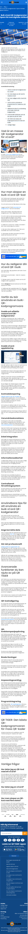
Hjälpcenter (3, 908)
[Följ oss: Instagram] (14, 840)
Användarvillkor (23, 915)
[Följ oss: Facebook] (18, 840)
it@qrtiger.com (23, 905)
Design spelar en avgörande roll (10, 547)
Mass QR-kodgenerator (12, 869)
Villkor (25, 912)
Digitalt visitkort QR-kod (12, 866)
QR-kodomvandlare (11, 895)
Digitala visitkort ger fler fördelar (10, 396)
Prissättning (3, 918)
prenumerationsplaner (7, 619)
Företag (3, 912)
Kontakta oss (4, 907)
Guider (3, 903)
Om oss (2, 913)
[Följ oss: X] (22, 840)
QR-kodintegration (16, 704)
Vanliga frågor (11, 125)
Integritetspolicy (23, 917)
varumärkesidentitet (7, 425)
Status (2, 915)
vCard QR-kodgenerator (12, 154)
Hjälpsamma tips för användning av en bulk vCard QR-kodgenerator (16, 110)
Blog (5, 7)
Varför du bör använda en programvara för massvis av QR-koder (16, 104)
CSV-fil (12, 534)
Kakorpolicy (24, 918)
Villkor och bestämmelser (21, 913)
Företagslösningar (5, 917)
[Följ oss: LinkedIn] (5, 840)
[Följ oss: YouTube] (9, 840)
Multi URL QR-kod (10, 864)
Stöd (25, 903)
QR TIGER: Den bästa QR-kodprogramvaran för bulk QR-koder (16, 120)
